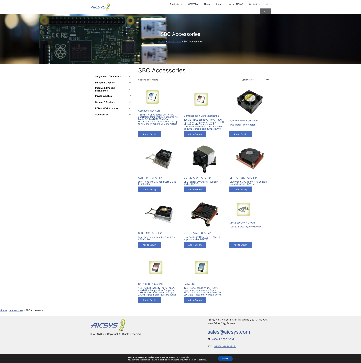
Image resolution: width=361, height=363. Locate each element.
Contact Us (254, 4)
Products (174, 4)
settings (202, 360)
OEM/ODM (193, 4)
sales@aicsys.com (229, 332)
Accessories (174, 41)
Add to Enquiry (149, 134)
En (263, 11)
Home (161, 41)
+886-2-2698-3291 (225, 346)
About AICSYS (236, 4)
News (207, 4)
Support (219, 4)
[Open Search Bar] (267, 4)
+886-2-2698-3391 (223, 339)
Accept (225, 358)
